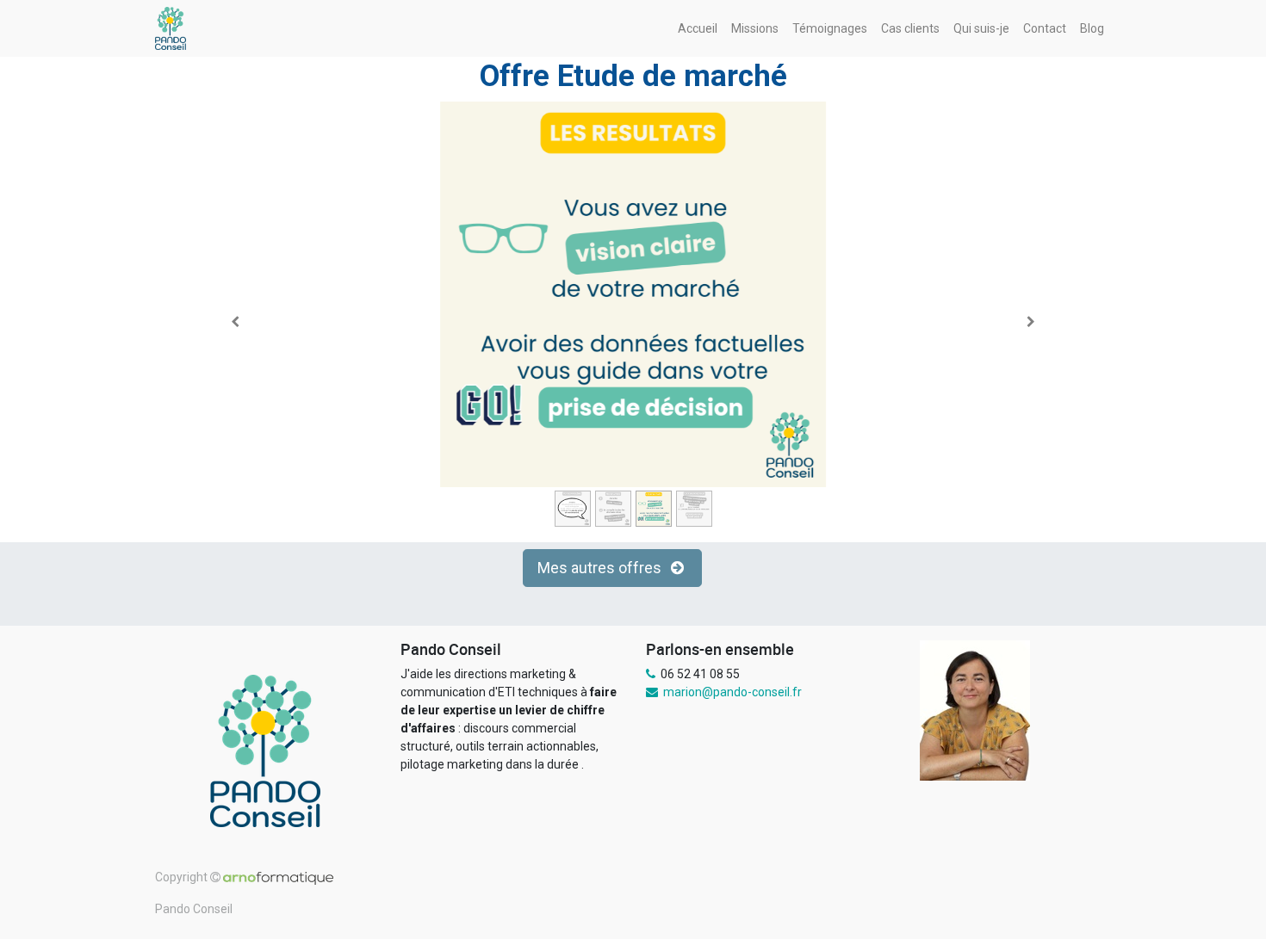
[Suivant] (1030, 322)
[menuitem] (697, 29)
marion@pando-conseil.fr (732, 692)
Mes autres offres (601, 568)
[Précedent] (235, 322)
